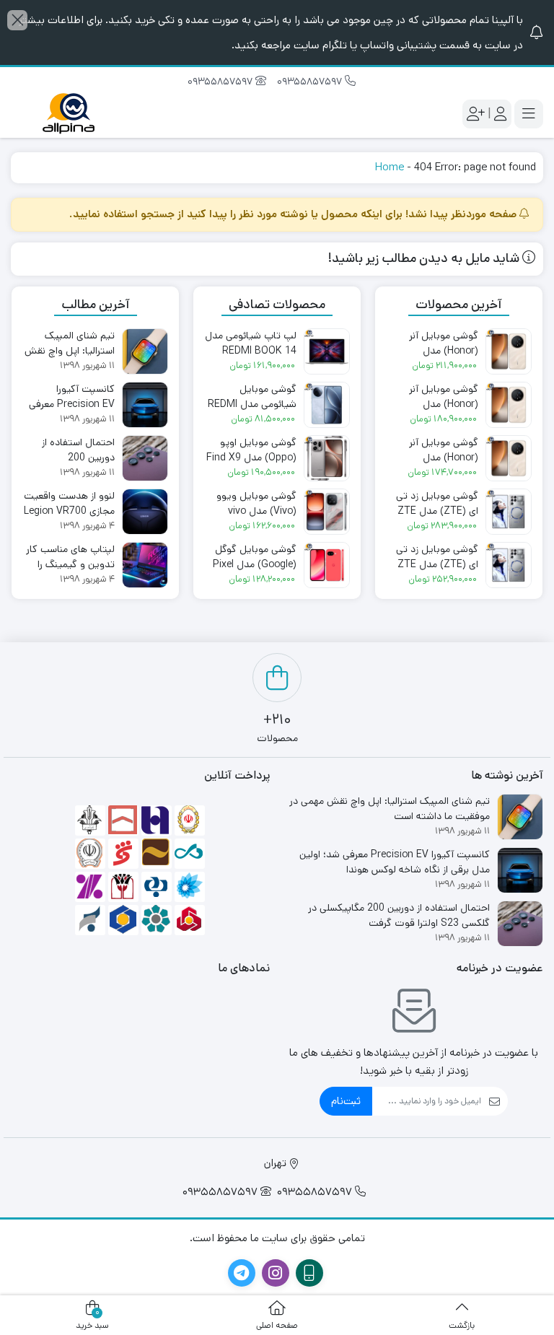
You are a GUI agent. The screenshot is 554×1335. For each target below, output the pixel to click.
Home (389, 167)
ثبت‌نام (346, 1100)
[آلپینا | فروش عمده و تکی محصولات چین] (68, 113)
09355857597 (311, 81)
